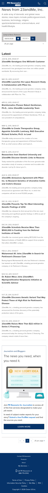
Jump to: (12, 35)
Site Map (32, 483)
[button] (18, 39)
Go (33, 38)
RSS (39, 483)
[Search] (45, 3)
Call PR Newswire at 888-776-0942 (24, 472)
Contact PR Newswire (24, 456)
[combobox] (26, 39)
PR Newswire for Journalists (20, 405)
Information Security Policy (16, 483)
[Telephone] (39, 3)
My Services (22, 466)
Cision (28, 489)
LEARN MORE (24, 426)
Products (24, 459)
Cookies (24, 486)
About (24, 463)
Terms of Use (17, 480)
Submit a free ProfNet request (22, 417)
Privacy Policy (29, 480)
